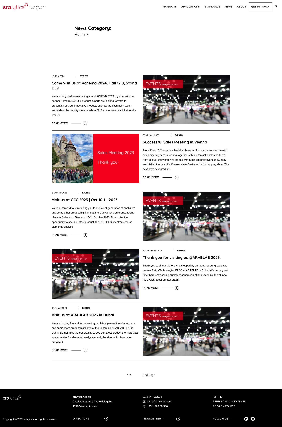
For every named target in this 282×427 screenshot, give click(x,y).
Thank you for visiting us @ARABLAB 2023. (182, 257)
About (241, 6)
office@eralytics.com (159, 401)
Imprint (218, 396)
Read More (61, 124)
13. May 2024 (58, 76)
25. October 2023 (151, 135)
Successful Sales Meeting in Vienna (175, 142)
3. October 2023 (59, 193)
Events (84, 76)
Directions (81, 418)
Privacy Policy (224, 406)
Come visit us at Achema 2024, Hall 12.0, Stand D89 (94, 85)
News (228, 6)
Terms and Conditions (229, 401)
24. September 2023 (152, 250)
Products (170, 6)
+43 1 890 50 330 (157, 406)
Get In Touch (260, 6)
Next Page (149, 375)
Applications (190, 6)
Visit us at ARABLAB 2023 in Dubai (83, 315)
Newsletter (152, 418)
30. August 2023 (59, 308)
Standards (212, 6)
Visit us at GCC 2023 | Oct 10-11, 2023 (85, 199)
